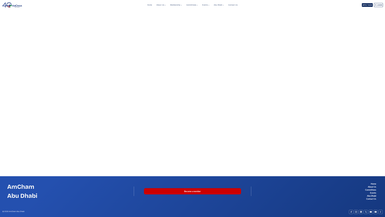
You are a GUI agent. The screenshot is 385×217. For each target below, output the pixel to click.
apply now (367, 5)
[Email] (376, 212)
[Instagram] (356, 212)
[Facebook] (351, 212)
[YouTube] (371, 212)
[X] (366, 212)
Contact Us (233, 5)
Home (149, 5)
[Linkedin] (361, 212)
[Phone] (380, 212)
